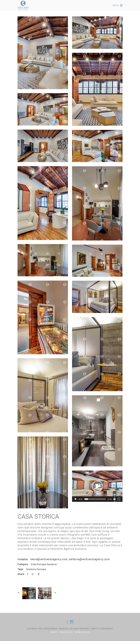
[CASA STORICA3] (97, 89)
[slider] (95, 499)
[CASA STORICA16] (43, 472)
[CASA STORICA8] (97, 297)
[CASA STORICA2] (97, 146)
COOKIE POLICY (66, 632)
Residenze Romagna (36, 569)
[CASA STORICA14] (43, 260)
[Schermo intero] (119, 499)
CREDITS (54, 632)
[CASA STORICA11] (97, 261)
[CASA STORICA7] (43, 146)
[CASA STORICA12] (43, 317)
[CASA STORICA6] (43, 52)
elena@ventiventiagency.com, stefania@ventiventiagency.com (70, 559)
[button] (97, 486)
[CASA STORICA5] (97, 32)
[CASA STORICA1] (43, 203)
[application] (97, 486)
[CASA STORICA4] (43, 109)
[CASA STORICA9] (97, 354)
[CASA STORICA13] (97, 430)
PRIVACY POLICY (82, 632)
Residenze (52, 564)
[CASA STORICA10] (43, 395)
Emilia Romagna (38, 564)
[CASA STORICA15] (97, 203)
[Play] (75, 499)
